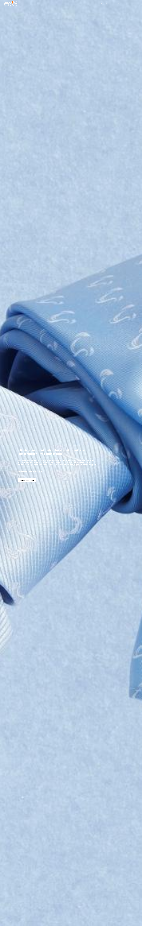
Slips (101, 3)
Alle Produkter (118, 3)
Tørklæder (108, 3)
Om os (127, 3)
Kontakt (134, 3)
